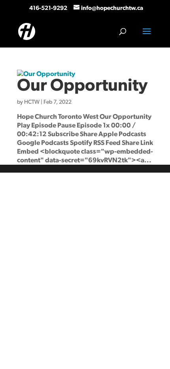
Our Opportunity (82, 85)
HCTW (32, 102)
